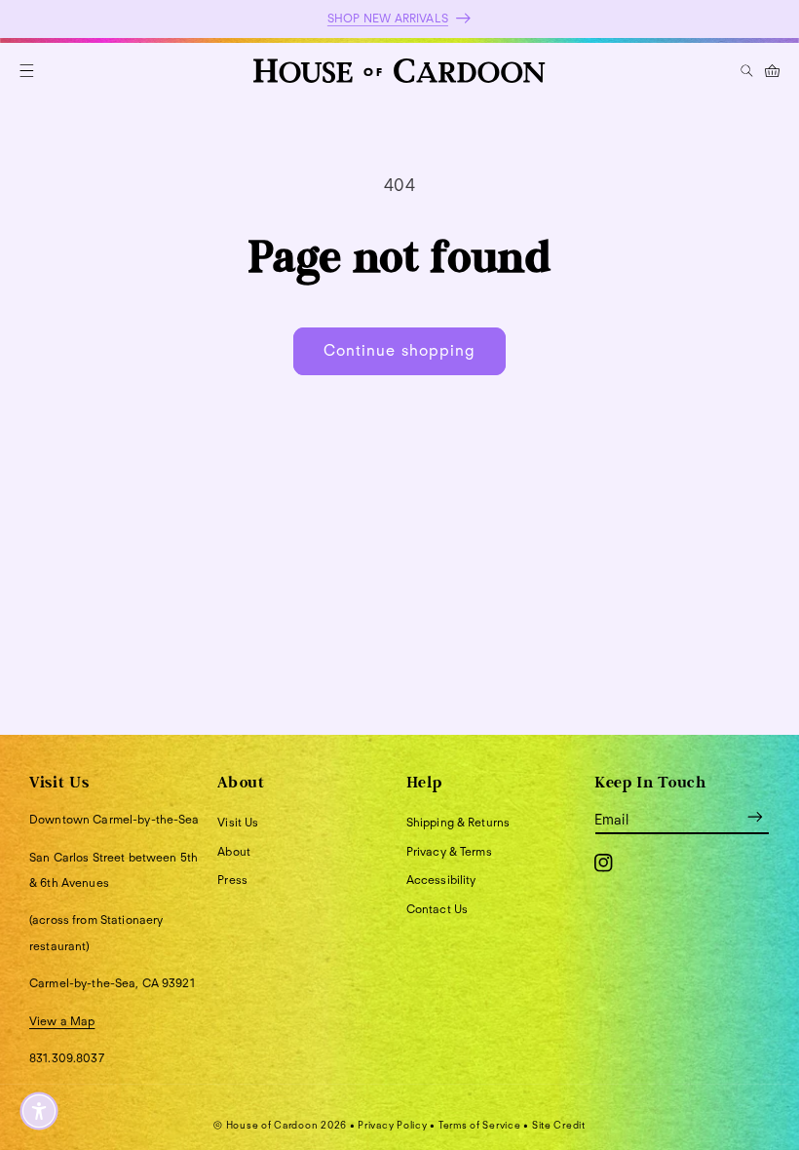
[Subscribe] (755, 816)
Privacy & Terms (449, 851)
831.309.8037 (66, 1058)
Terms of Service (479, 1125)
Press (232, 879)
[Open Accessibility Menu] (38, 1111)
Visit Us (237, 822)
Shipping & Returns (458, 822)
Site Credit (559, 1125)
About (233, 851)
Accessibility (441, 879)
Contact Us (437, 908)
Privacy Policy (392, 1125)
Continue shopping (399, 350)
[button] (26, 70)
